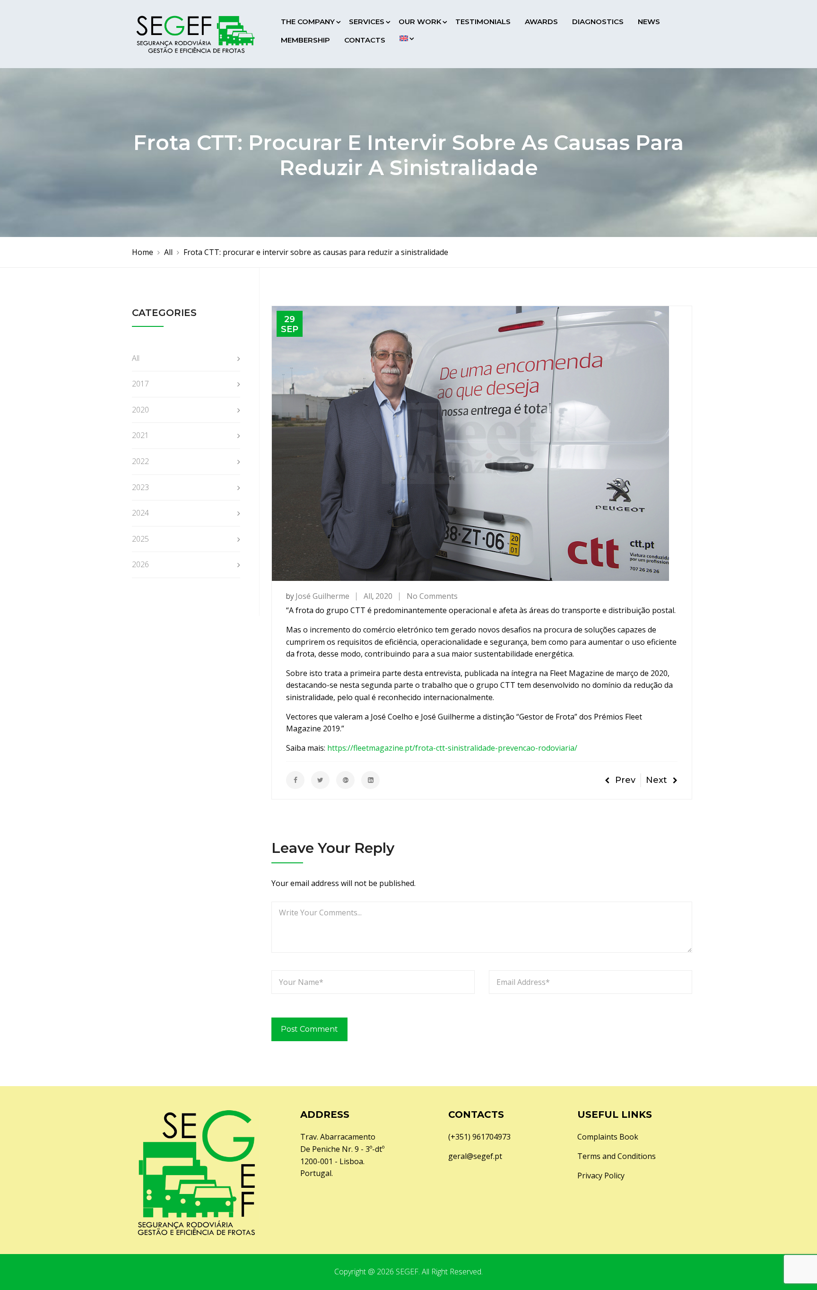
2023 (140, 487)
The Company (308, 21)
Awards (541, 21)
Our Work (420, 21)
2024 (140, 513)
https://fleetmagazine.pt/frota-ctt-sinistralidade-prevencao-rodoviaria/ (452, 748)
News (649, 21)
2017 (140, 383)
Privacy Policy (601, 1175)
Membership (305, 39)
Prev (625, 780)
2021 (140, 435)
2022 (140, 461)
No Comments (432, 596)
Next (656, 780)
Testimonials (483, 21)
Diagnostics (598, 21)
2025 (140, 539)
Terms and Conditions (616, 1156)
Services (366, 21)
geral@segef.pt (475, 1156)
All (368, 596)
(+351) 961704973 (479, 1137)
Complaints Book (607, 1137)
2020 (383, 596)
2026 (140, 564)
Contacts (364, 39)
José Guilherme (322, 596)
